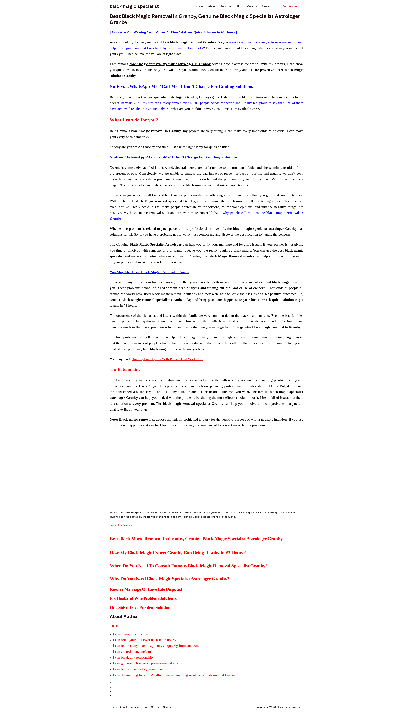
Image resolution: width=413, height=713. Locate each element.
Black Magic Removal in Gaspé (165, 272)
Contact (252, 6)
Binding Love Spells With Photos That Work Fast (167, 359)
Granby (132, 398)
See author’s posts (121, 525)
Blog (239, 6)
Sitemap (267, 6)
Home (199, 6)
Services (226, 6)
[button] (290, 6)
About (212, 6)
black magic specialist (134, 6)
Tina (114, 625)
